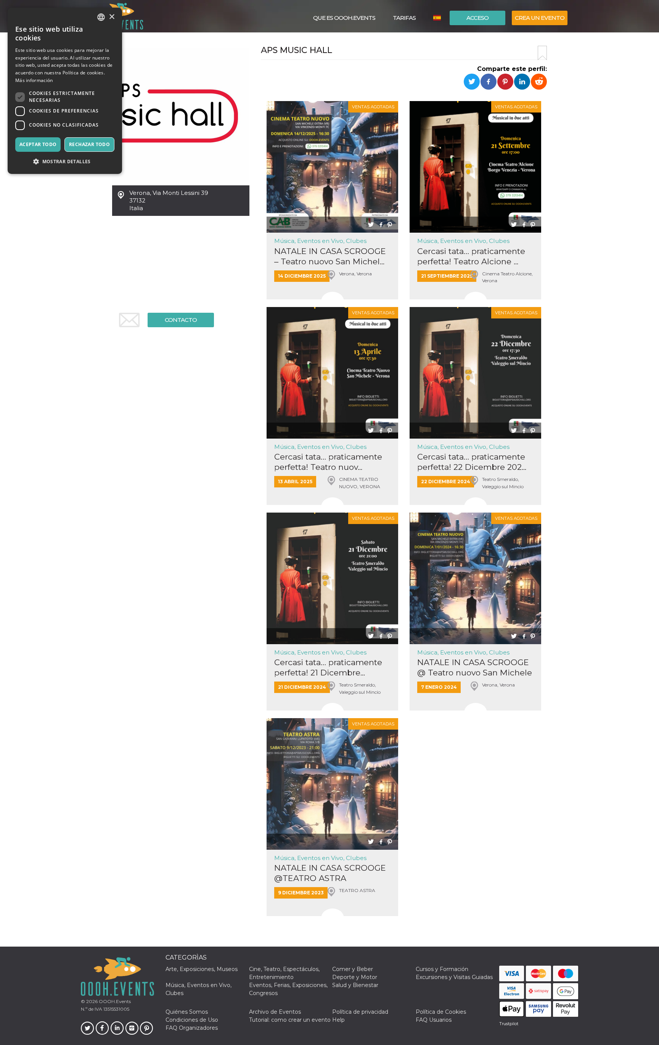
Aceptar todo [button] (38, 144)
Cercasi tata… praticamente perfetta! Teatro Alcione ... (471, 256)
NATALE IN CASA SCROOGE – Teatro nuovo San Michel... (330, 256)
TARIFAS (404, 17)
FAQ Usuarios (434, 1019)
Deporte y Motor (354, 977)
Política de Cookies (441, 1011)
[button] (64, 161)
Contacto (181, 319)
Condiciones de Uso (192, 1019)
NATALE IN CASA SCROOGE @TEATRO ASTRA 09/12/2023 (330, 873)
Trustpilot (508, 1023)
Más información (34, 80)
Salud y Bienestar (355, 985)
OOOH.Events (114, 1001)
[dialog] (65, 91)
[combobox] (101, 17)
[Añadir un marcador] (542, 53)
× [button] (111, 17)
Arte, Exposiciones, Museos (202, 969)
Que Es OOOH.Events (344, 17)
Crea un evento (539, 17)
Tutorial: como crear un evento (290, 1019)
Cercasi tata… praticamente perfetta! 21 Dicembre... (328, 667)
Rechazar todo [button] (89, 144)
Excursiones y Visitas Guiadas (454, 977)
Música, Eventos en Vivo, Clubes (320, 240)
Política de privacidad (360, 1011)
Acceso (477, 17)
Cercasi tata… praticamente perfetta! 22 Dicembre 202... (471, 462)
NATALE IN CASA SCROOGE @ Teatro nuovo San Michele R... (474, 668)
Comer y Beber (352, 969)
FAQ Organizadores (192, 1027)
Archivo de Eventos (275, 1011)
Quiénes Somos (187, 1011)
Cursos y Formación (442, 969)
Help (338, 1019)
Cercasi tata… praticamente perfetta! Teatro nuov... (328, 462)
